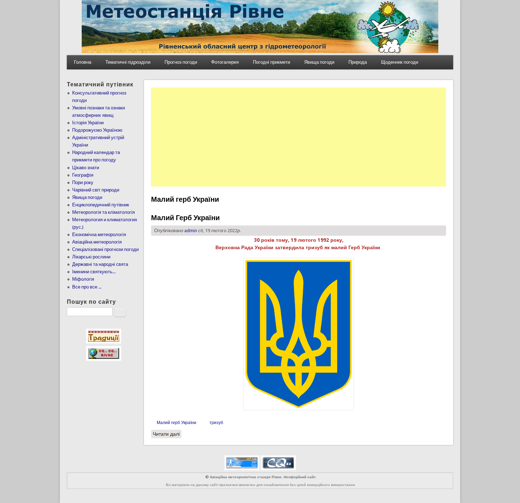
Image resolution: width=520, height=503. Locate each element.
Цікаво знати (85, 167)
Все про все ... (87, 287)
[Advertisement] (298, 137)
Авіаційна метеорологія (97, 242)
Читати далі (167, 434)
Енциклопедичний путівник (100, 204)
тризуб (216, 422)
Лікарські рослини (91, 256)
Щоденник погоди (399, 62)
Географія (82, 175)
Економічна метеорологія (99, 234)
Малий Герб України (185, 217)
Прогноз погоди (180, 62)
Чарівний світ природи (95, 190)
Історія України (88, 122)
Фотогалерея (225, 62)
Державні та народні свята (100, 264)
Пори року (82, 182)
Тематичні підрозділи (127, 62)
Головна (82, 62)
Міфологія (83, 279)
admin (190, 230)
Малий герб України (176, 422)
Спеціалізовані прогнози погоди (105, 249)
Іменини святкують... (94, 271)
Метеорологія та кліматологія (103, 212)
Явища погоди (319, 62)
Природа (357, 62)
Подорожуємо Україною (97, 130)
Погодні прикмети (271, 62)
